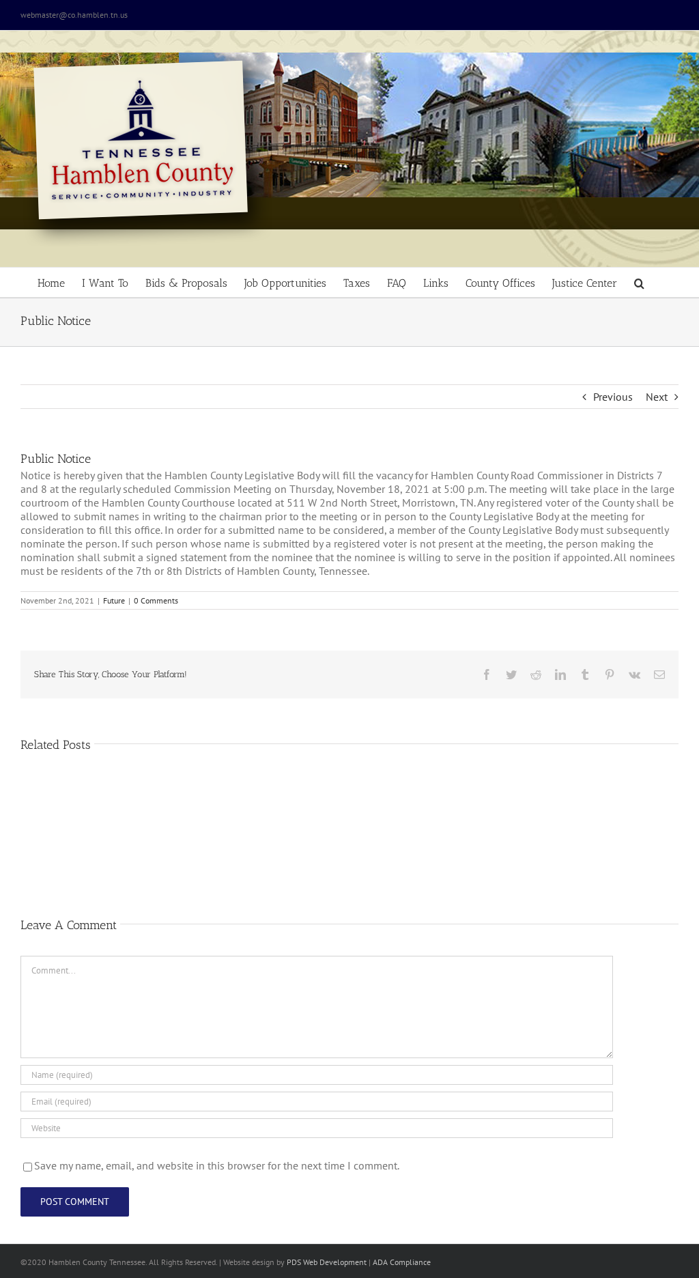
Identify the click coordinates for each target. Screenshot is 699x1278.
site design (256, 1262)
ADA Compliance (402, 1262)
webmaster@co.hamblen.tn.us (74, 15)
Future (114, 600)
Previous (613, 396)
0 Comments (156, 600)
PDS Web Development (327, 1262)
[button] (639, 282)
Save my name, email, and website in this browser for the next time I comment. (216, 1165)
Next (657, 396)
